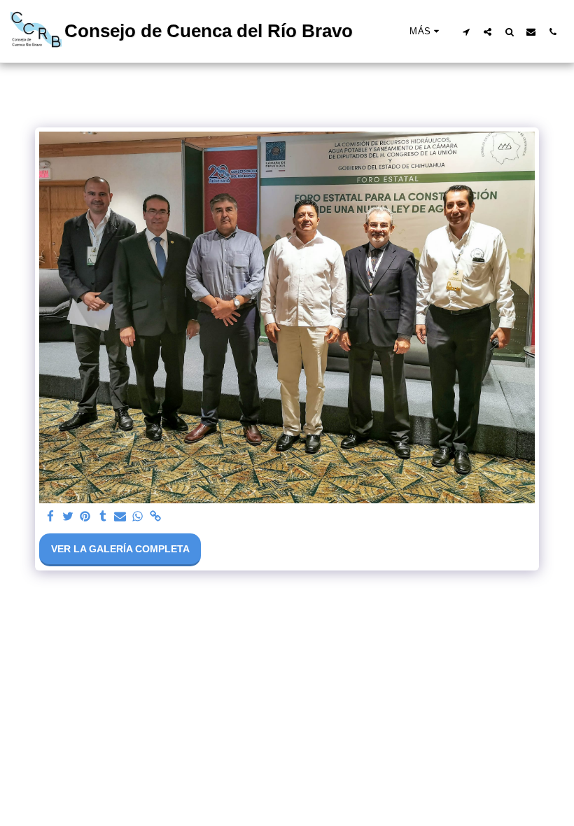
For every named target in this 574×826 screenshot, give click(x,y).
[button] (466, 31)
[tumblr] (103, 517)
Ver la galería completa (120, 548)
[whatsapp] (138, 517)
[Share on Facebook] (50, 517)
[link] (155, 517)
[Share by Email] (120, 517)
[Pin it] (85, 517)
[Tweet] (68, 517)
